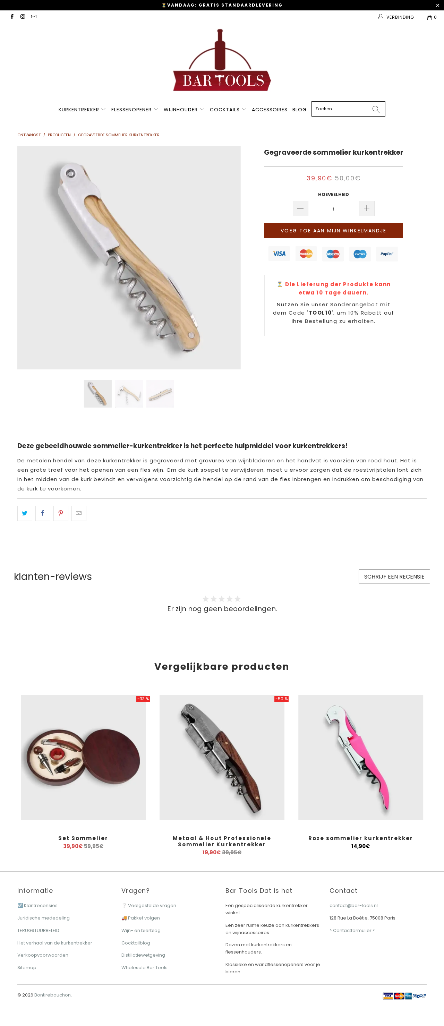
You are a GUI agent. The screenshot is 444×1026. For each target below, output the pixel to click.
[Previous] (29, 257)
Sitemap (26, 967)
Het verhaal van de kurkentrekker (54, 943)
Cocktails (225, 109)
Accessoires (270, 109)
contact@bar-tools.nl (354, 905)
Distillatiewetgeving (143, 955)
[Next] (228, 257)
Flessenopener (132, 109)
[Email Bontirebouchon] (33, 17)
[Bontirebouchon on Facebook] (12, 17)
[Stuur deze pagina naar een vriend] (78, 513)
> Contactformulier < (352, 930)
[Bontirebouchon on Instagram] (22, 17)
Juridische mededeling (43, 918)
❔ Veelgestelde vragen (148, 905)
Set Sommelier (83, 757)
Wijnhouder (181, 109)
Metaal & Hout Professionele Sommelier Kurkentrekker (222, 757)
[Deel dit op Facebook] (42, 513)
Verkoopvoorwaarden (42, 955)
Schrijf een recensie (394, 577)
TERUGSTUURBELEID (38, 930)
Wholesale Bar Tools (144, 967)
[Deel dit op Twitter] (24, 513)
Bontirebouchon (52, 995)
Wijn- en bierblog (141, 930)
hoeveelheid (333, 194)
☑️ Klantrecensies (37, 905)
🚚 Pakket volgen (140, 918)
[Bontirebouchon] (222, 62)
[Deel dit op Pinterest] (60, 513)
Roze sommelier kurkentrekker (360, 757)
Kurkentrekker (79, 109)
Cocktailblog (135, 943)
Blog (299, 109)
